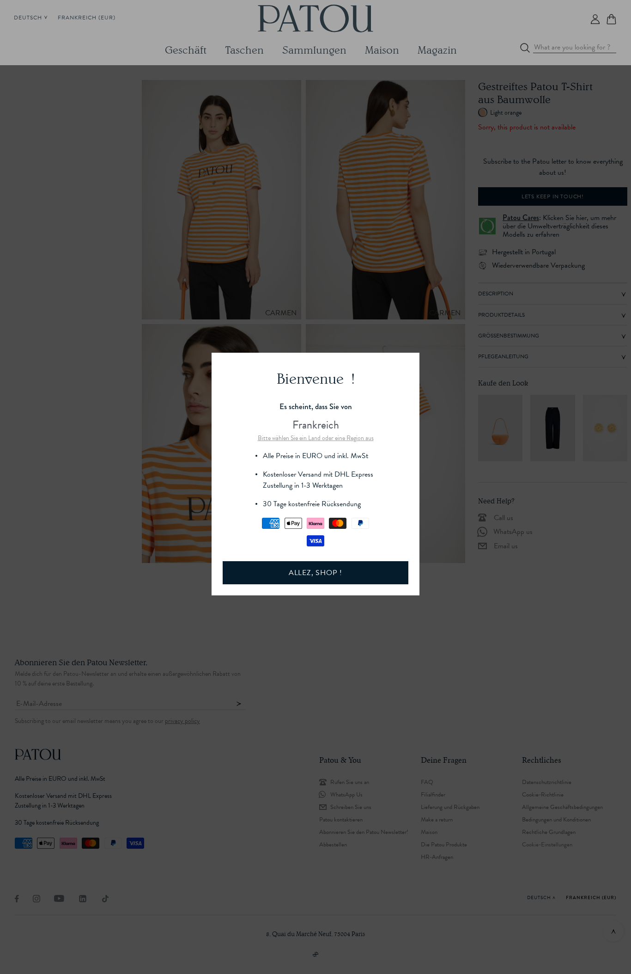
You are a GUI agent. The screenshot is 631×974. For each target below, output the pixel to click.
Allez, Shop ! (315, 572)
